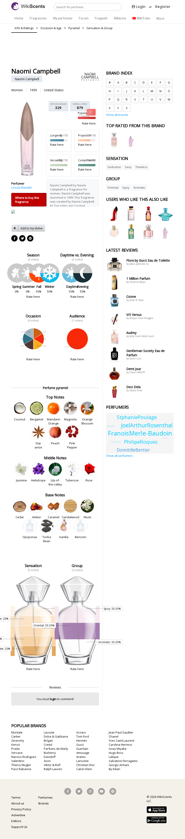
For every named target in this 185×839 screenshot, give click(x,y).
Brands (43, 803)
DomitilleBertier (133, 450)
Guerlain (82, 749)
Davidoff (50, 757)
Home (18, 18)
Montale (17, 732)
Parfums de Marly (56, 749)
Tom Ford (82, 736)
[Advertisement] (93, 50)
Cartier (16, 736)
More (160, 18)
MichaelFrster (110, 426)
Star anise (38, 445)
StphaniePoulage (137, 417)
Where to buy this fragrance (27, 200)
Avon (47, 761)
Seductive (114, 167)
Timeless (141, 167)
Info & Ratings (24, 28)
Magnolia (70, 419)
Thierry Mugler (21, 765)
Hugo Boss (116, 753)
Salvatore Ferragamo (123, 761)
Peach (55, 443)
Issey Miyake (118, 749)
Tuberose (72, 480)
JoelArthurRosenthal (147, 425)
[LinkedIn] (22, 238)
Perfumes (45, 797)
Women (17, 90)
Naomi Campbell (27, 79)
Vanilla (64, 537)
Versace (17, 753)
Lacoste (49, 732)
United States (54, 90)
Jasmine (21, 480)
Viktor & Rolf (52, 765)
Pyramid (74, 28)
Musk (87, 517)
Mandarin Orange (53, 421)
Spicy (126, 187)
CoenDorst (116, 441)
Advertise (18, 815)
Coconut (20, 419)
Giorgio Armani (119, 765)
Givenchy (17, 740)
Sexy (128, 167)
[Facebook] (14, 238)
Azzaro (81, 732)
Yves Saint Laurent (121, 740)
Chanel (113, 736)
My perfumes (62, 18)
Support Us (19, 827)
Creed (48, 745)
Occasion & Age (51, 28)
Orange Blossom (87, 421)
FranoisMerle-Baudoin (140, 433)
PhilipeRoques (140, 441)
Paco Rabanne (21, 769)
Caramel (53, 517)
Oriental (112, 187)
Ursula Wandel (21, 187)
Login (140, 6)
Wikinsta (120, 18)
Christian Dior (85, 765)
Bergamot (36, 419)
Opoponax (30, 537)
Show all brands (117, 115)
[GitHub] (30, 238)
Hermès (81, 740)
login (53, 699)
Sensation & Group (99, 28)
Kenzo (15, 745)
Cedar (20, 517)
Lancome (82, 761)
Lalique (114, 757)
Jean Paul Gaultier (121, 732)
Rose (89, 480)
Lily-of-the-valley (55, 482)
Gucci (80, 745)
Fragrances (38, 18)
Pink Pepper (72, 445)
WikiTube (143, 18)
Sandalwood (70, 517)
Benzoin (80, 537)
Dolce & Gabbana (56, 736)
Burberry (50, 753)
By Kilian (114, 769)
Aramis (81, 757)
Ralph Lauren (53, 769)
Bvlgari (48, 740)
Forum (83, 18)
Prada (15, 749)
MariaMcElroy (165, 438)
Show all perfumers (119, 456)
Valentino (17, 761)
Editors (16, 821)
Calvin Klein (84, 769)
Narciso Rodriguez (23, 757)
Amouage (82, 753)
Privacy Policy (21, 809)
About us (17, 803)
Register (162, 6)
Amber (36, 517)
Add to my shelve (32, 228)
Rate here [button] (89, 123)
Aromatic (139, 187)
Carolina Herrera (120, 745)
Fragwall (101, 18)
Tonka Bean (47, 539)
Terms (16, 797)
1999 (33, 90)
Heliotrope (38, 480)
